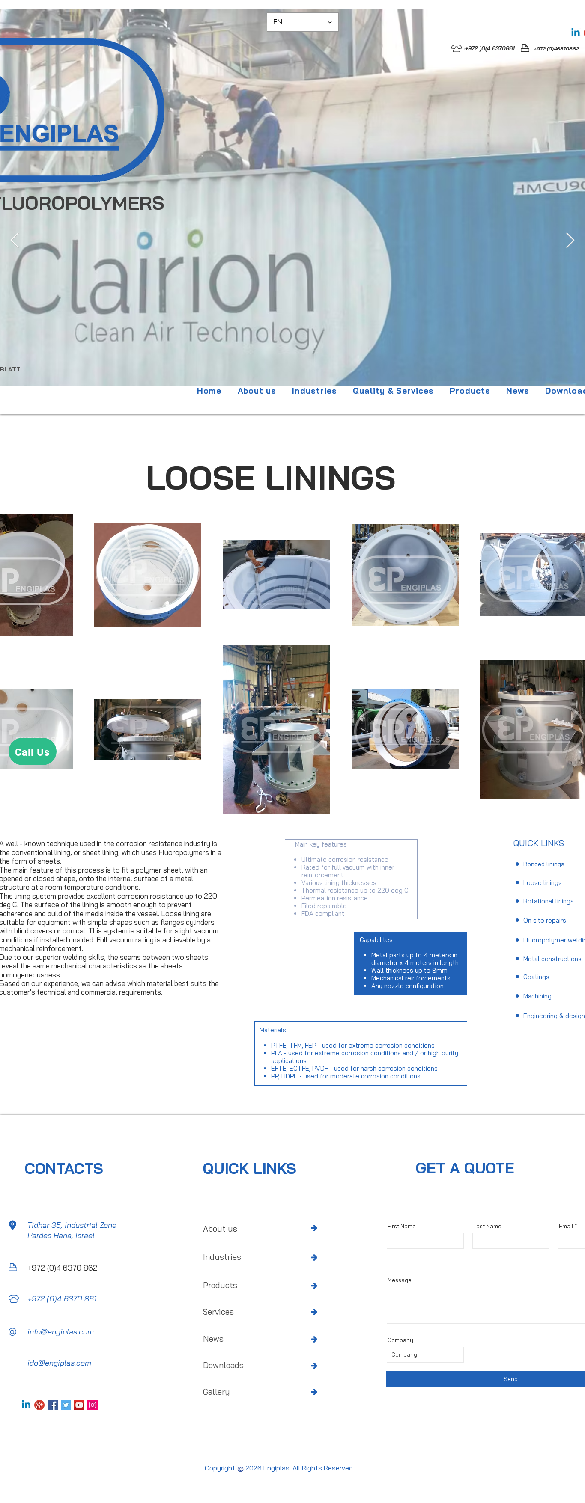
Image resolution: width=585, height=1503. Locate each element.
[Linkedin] (575, 33)
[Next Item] (570, 240)
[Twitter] (66, 1405)
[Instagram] (92, 1405)
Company (400, 1340)
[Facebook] (53, 1405)
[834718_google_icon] (39, 1405)
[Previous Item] (15, 240)
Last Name (487, 1226)
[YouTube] (79, 1405)
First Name (402, 1226)
